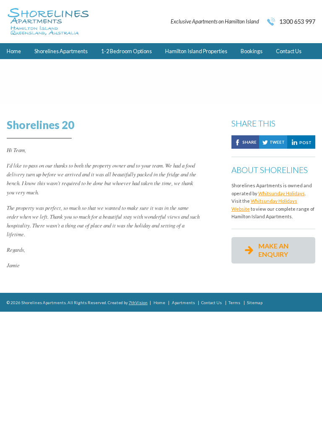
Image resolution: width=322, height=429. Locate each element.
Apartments (183, 303)
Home (14, 51)
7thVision (138, 302)
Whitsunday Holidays (281, 193)
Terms (234, 303)
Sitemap (254, 303)
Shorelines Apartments (61, 51)
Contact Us (288, 51)
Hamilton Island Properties (196, 51)
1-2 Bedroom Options (126, 51)
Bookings (251, 51)
